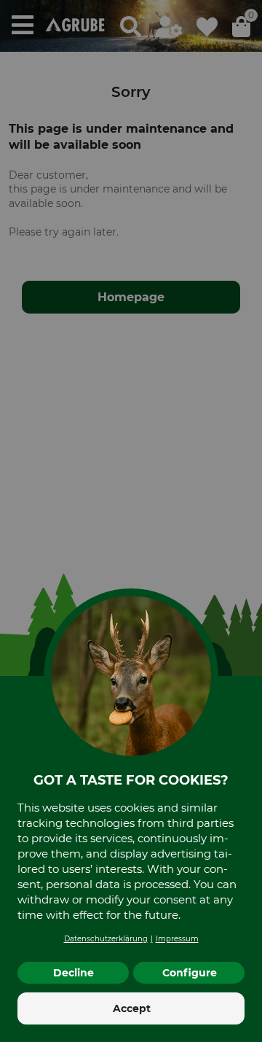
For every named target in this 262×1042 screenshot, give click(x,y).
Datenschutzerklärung (106, 939)
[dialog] (131, 521)
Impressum (177, 939)
